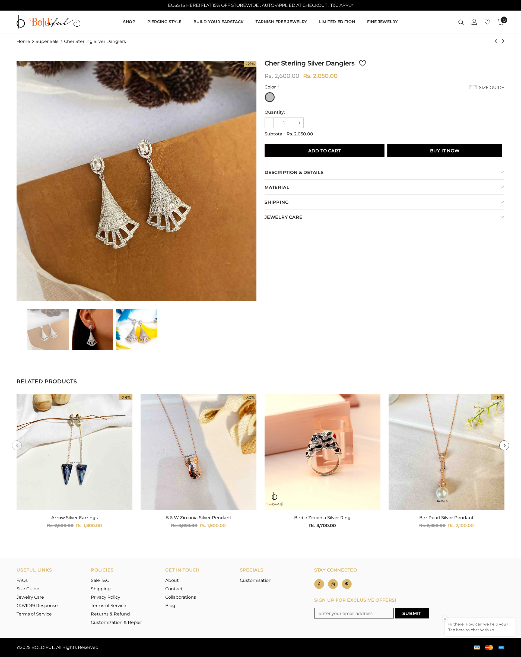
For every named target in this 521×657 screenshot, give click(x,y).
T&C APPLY (341, 5)
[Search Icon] (461, 22)
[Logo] (48, 21)
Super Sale (47, 41)
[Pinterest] (347, 584)
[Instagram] (333, 584)
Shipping (276, 202)
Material (277, 187)
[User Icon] (474, 22)
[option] (136, 181)
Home (23, 41)
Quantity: (275, 112)
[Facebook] (319, 584)
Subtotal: (275, 134)
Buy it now (445, 150)
